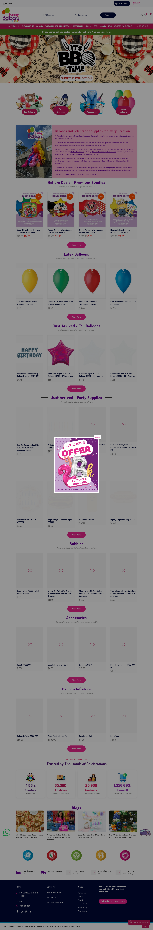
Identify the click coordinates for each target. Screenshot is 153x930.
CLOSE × (97, 437)
